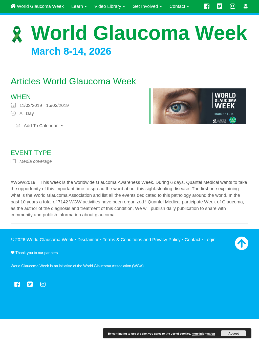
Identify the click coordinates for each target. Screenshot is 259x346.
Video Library (108, 6)
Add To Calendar (40, 125)
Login (209, 239)
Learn (77, 6)
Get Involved (146, 6)
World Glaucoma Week (40, 6)
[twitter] (219, 6)
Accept (233, 333)
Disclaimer (88, 239)
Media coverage (35, 161)
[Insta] (232, 6)
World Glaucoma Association (107, 266)
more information (203, 333)
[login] (245, 6)
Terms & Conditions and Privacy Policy (142, 239)
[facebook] (206, 6)
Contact (177, 6)
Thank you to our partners (36, 253)
